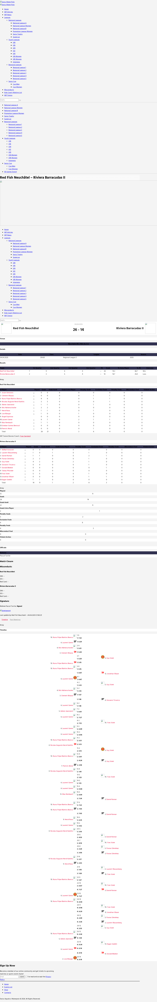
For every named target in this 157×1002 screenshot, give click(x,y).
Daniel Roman (7, 455)
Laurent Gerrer (7, 419)
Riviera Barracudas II (7, 374)
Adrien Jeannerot (8, 404)
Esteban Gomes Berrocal (11, 425)
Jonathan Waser (8, 476)
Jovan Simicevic (7, 392)
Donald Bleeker (7, 467)
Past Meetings (15, 619)
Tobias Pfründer (7, 470)
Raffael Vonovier (8, 449)
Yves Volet (6, 473)
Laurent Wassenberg (9, 452)
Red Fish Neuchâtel (7, 371)
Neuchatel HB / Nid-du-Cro (78, 344)
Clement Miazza (8, 395)
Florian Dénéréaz (8, 458)
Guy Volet (5, 461)
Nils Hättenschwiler (9, 407)
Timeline (5, 619)
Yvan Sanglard (25, 436)
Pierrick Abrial (7, 428)
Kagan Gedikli (7, 479)
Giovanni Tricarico (8, 464)
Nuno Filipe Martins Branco (12, 398)
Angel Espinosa (7, 416)
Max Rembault (7, 422)
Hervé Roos (6, 410)
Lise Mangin (6, 413)
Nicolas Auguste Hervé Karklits (13, 401)
